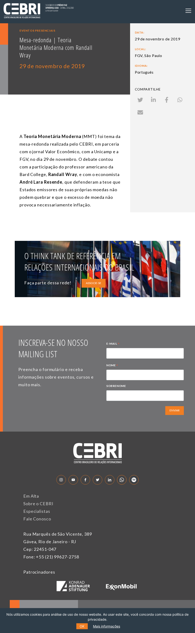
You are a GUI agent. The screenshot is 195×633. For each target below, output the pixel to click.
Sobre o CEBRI (38, 503)
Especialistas (36, 511)
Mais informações (106, 626)
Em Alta (31, 496)
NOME (112, 365)
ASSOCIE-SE (93, 283)
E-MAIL (113, 344)
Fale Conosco (37, 518)
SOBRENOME (116, 386)
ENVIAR (175, 410)
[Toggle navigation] (188, 10)
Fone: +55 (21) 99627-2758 (51, 556)
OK (82, 626)
